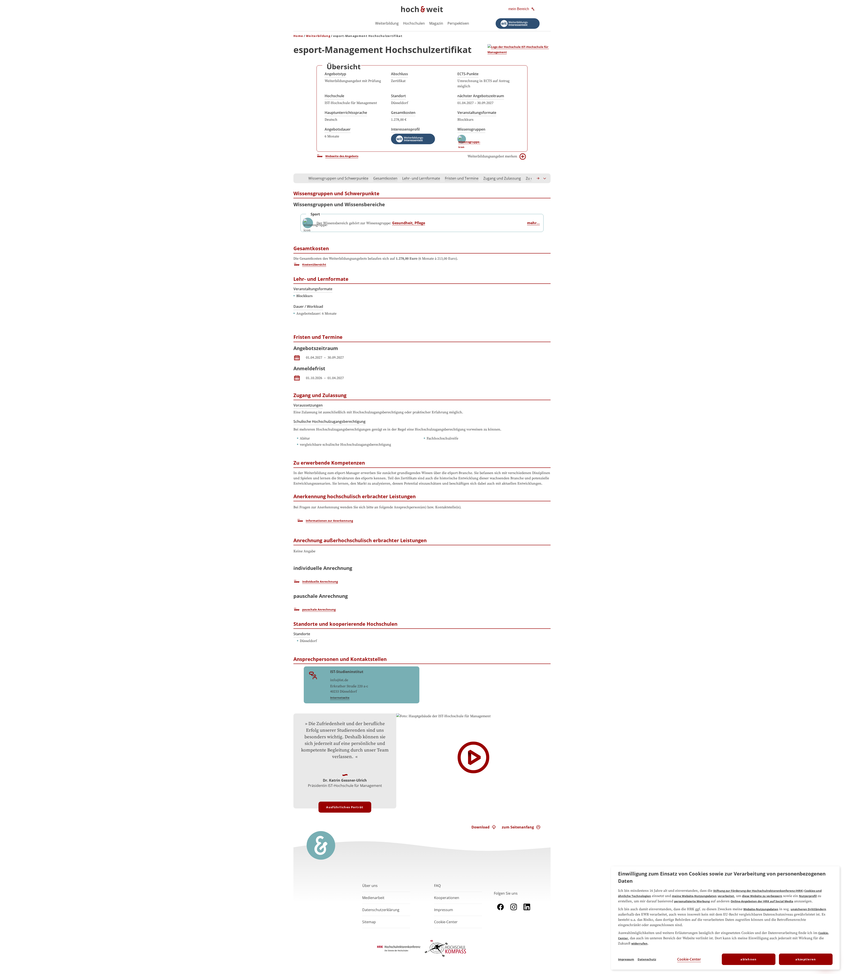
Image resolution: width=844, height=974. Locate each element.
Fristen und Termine (461, 178)
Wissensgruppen (471, 129)
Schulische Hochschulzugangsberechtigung (329, 421)
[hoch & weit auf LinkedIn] (526, 911)
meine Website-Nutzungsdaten (694, 896)
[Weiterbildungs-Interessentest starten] (518, 23)
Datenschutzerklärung (380, 909)
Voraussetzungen (308, 405)
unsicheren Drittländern (808, 909)
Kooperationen (446, 897)
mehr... (533, 223)
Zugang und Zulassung (502, 178)
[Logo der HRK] (398, 950)
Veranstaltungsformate (476, 112)
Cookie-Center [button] (446, 921)
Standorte (301, 633)
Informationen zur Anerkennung (329, 521)
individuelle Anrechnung (320, 582)
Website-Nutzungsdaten (760, 909)
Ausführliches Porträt (344, 807)
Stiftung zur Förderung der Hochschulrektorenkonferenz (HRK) (758, 891)
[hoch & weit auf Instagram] (513, 911)
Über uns (370, 885)
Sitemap (369, 921)
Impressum (443, 909)
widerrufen (639, 943)
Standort (398, 95)
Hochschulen (414, 23)
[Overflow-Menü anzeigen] (545, 178)
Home (298, 36)
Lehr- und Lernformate (421, 178)
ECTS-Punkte (467, 73)
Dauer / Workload (308, 306)
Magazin (436, 23)
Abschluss (399, 73)
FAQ (437, 885)
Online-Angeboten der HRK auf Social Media (762, 901)
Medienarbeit (373, 897)
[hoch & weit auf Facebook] (500, 911)
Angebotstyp (335, 73)
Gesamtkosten (403, 112)
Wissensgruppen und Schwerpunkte (338, 178)
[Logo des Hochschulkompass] (445, 957)
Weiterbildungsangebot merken (492, 156)
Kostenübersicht (314, 264)
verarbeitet (726, 896)
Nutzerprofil (808, 896)
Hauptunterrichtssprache (346, 112)
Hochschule (334, 95)
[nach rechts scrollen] (538, 178)
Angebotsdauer (338, 129)
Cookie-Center (689, 959)
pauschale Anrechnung (319, 609)
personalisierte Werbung (692, 901)
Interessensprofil (405, 129)
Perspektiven (458, 23)
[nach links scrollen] (299, 178)
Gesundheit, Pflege (408, 223)
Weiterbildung (387, 23)
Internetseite (339, 698)
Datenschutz (647, 959)
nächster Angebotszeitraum (480, 95)
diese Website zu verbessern (762, 896)
